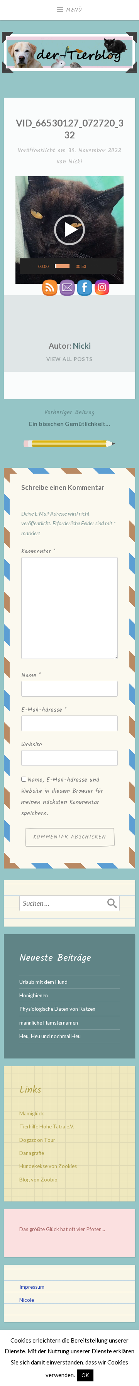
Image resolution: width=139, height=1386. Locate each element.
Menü (74, 10)
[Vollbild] (108, 264)
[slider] (62, 266)
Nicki (75, 161)
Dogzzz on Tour (37, 1140)
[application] (69, 230)
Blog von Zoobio (38, 1179)
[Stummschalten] (96, 264)
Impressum (31, 1287)
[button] (69, 230)
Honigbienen (33, 995)
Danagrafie (31, 1153)
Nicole (26, 1300)
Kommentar (38, 551)
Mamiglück (31, 1113)
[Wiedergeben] (31, 264)
